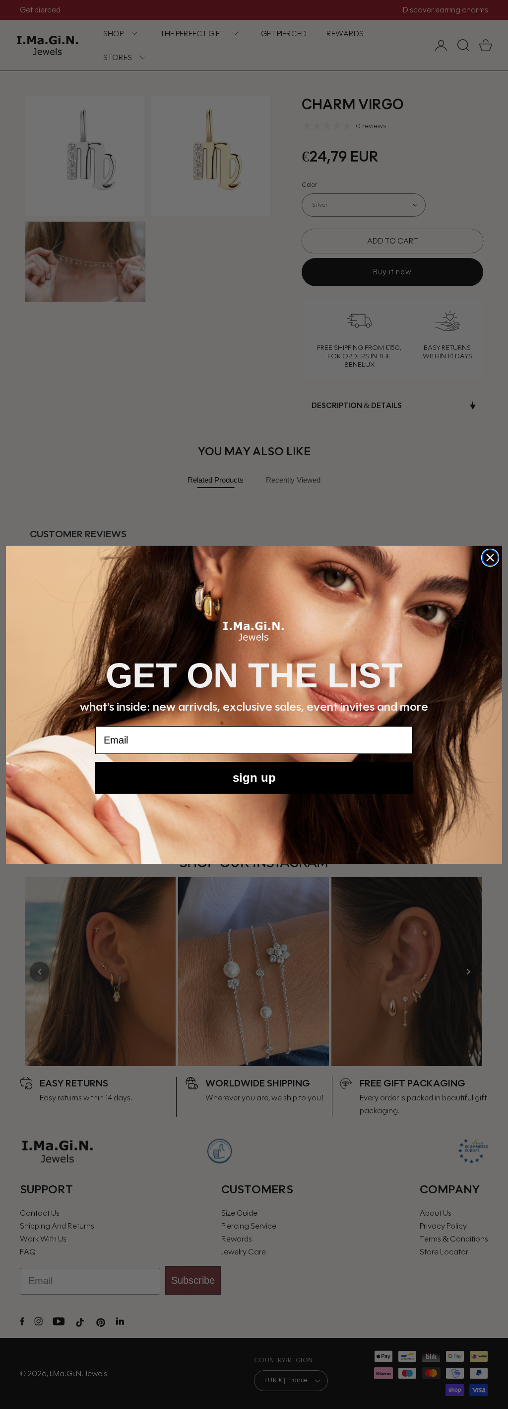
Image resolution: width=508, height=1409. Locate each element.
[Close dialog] (490, 558)
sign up (254, 777)
